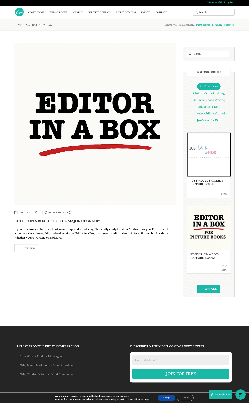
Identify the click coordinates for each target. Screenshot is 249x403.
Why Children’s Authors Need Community (47, 374)
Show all (209, 288)
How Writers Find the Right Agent (41, 356)
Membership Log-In (220, 2)
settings (144, 399)
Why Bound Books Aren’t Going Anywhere (47, 365)
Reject (185, 397)
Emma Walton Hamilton (179, 24)
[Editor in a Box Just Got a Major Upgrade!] (95, 123)
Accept (166, 397)
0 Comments (56, 212)
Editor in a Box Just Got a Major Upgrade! (57, 221)
